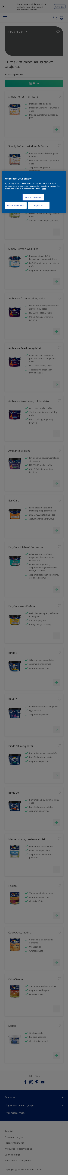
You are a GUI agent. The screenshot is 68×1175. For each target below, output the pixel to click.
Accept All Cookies (16, 205)
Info (44, 188)
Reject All (38, 205)
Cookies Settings (33, 197)
